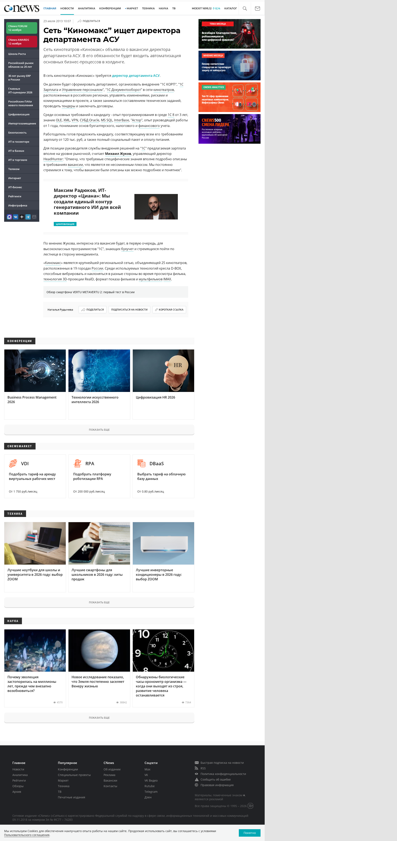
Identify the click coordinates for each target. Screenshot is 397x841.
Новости (18, 769)
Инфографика (17, 205)
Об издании (112, 769)
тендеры (68, 106)
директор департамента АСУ (136, 75)
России (97, 268)
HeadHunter (53, 159)
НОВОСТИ (67, 8)
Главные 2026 (20, 90)
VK (146, 775)
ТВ (174, 8)
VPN (75, 120)
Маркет (63, 780)
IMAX (167, 279)
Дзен (148, 797)
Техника (63, 786)
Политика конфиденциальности (223, 774)
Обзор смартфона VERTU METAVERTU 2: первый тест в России (91, 292)
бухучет (127, 249)
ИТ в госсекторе (18, 141)
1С (143, 148)
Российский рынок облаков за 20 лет (20, 65)
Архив (16, 792)
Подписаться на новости (129, 309)
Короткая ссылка (171, 309)
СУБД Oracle (89, 120)
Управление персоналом (82, 89)
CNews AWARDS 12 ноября (18, 41)
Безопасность (17, 132)
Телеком (13, 169)
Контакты (110, 786)
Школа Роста (17, 54)
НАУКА (163, 8)
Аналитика (86, 8)
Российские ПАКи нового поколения (20, 103)
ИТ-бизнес (15, 187)
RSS (203, 768)
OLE (59, 120)
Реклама (109, 775)
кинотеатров (163, 89)
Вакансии (110, 780)
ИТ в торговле (17, 160)
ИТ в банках (16, 151)
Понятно (250, 833)
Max (147, 769)
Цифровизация (18, 114)
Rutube (150, 786)
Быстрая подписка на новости (222, 763)
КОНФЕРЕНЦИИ (110, 8)
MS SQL (106, 120)
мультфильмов (151, 279)
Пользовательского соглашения (26, 835)
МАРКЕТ (132, 8)
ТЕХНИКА (148, 8)
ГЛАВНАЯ (49, 8)
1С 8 (171, 114)
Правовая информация (217, 785)
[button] (245, 8)
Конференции (68, 769)
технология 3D (55, 279)
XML (66, 120)
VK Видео (151, 780)
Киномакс (53, 262)
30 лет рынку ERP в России (19, 77)
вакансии (75, 164)
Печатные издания (71, 797)
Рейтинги (14, 196)
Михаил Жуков (118, 153)
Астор (136, 120)
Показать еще (99, 429)
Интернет (14, 178)
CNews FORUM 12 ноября (17, 28)
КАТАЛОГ (230, 8)
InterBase (121, 120)
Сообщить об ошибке (216, 779)
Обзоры (18, 786)
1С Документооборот (124, 89)
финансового (149, 125)
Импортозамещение (22, 123)
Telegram (151, 792)
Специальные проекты (74, 775)
